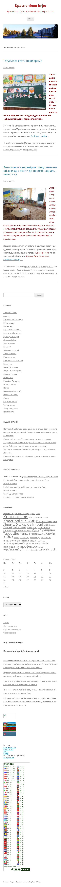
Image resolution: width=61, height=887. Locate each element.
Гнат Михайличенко (12, 333)
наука (18, 543)
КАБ (33, 514)
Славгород (9, 530)
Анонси (6, 316)
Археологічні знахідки (13, 319)
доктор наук (35, 537)
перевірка (18, 273)
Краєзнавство (9, 357)
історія (51, 549)
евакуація (46, 537)
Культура (7, 364)
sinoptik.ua (8, 757)
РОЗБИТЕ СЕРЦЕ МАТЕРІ (23, 497)
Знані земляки (9, 353)
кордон (33, 540)
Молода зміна (30, 143)
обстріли (26, 543)
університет (25, 550)
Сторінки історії (10, 401)
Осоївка (51, 525)
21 (35, 576)
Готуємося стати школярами (22, 61)
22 (42, 576)
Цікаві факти (8, 411)
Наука (6, 388)
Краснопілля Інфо (30, 5)
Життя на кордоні (11, 350)
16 (50, 573)
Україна (41, 534)
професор (28, 546)
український (11, 549)
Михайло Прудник (11, 381)
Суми (35, 530)
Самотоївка (44, 527)
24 (4, 580)
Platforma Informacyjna (13, 480)
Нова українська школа (43, 270)
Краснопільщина (46, 521)
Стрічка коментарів (12, 629)
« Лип (5, 587)
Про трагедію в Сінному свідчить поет (41, 476)
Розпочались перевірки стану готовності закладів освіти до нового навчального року (30, 170)
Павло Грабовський (12, 391)
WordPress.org (9, 632)
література (9, 543)
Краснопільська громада (38, 517)
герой (16, 538)
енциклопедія (11, 540)
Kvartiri (6, 497)
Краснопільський (24, 270)
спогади (40, 547)
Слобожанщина (23, 530)
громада (24, 537)
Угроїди (33, 533)
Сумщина (47, 530)
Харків (50, 533)
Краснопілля (15, 516)
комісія (13, 270)
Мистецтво (8, 377)
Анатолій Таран (10, 312)
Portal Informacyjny (11, 487)
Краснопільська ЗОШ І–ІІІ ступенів (23, 146)
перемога (36, 543)
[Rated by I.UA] (9, 717)
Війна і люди (8, 323)
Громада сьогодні (32, 266)
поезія (44, 543)
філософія (34, 550)
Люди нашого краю (12, 370)
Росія (29, 527)
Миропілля (40, 524)
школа (43, 549)
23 (50, 576)
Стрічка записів (10, 626)
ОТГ (11, 273)
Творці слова (9, 405)
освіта (6, 273)
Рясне (34, 528)
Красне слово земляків (13, 360)
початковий (39, 273)
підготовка (15, 149)
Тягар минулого (10, 408)
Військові (7, 326)
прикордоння (11, 546)
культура (41, 541)
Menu (30, 19)
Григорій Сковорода (22, 513)
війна (8, 536)
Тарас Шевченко (16, 533)
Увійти (6, 622)
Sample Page (17, 493)
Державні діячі (9, 340)
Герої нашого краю (12, 329)
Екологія (7, 347)
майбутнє (43, 146)
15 (42, 573)
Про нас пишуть (10, 394)
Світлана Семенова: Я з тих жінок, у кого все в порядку (27, 439)
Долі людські (9, 343)
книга (24, 540)
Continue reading (40, 136)
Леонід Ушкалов (10, 367)
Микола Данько (10, 374)
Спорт (6, 398)
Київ (38, 513)
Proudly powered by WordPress (28, 882)
